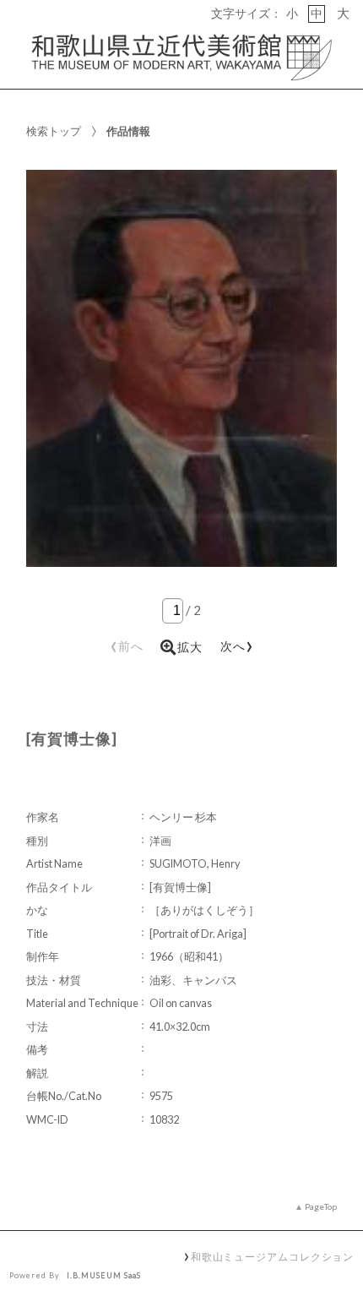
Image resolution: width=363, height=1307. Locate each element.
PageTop (321, 1206)
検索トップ (53, 131)
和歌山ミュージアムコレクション (272, 1256)
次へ (237, 643)
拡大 (190, 647)
